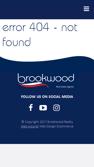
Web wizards (30, 126)
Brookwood (25, 10)
